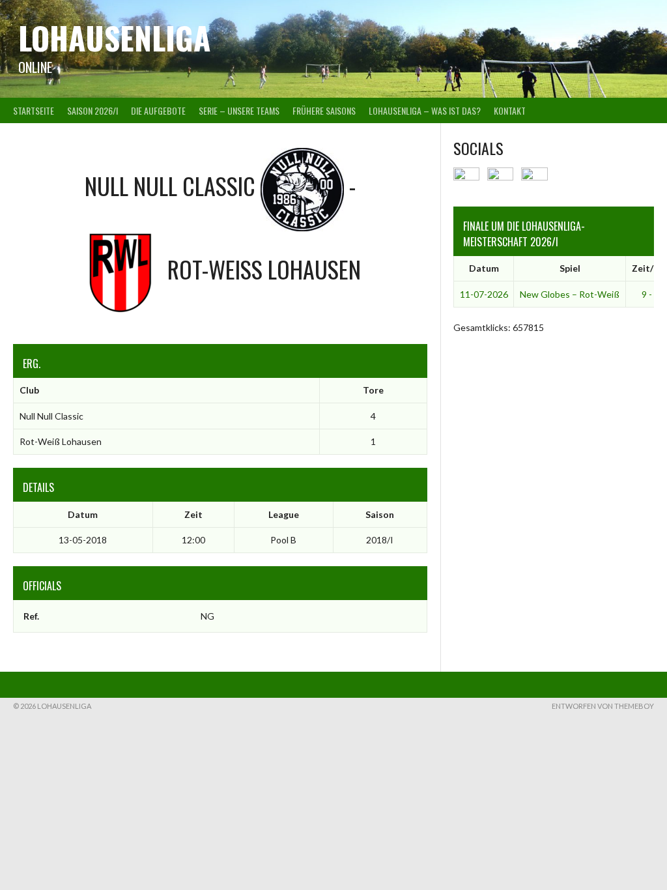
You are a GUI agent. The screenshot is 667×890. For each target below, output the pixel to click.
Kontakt (510, 110)
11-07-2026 (484, 294)
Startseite (33, 110)
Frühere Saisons (324, 110)
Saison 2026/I (92, 110)
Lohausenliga (114, 37)
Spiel (570, 268)
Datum (484, 268)
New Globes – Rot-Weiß (569, 294)
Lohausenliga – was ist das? (425, 110)
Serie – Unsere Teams (239, 110)
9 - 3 (650, 294)
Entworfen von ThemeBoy (603, 706)
